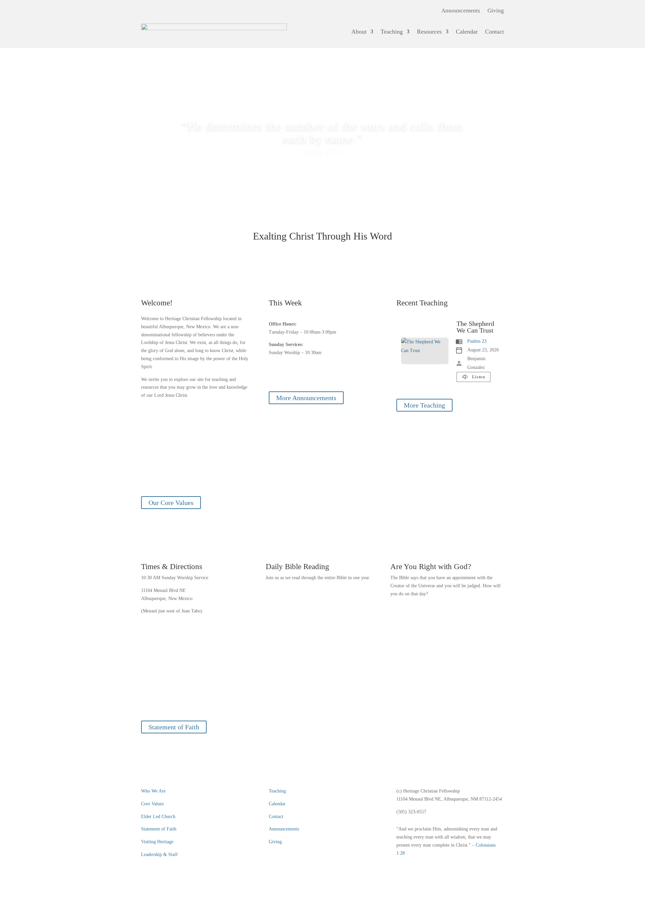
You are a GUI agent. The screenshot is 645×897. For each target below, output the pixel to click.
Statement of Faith (173, 727)
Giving (495, 11)
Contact (494, 31)
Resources (429, 31)
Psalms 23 (476, 341)
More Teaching (424, 405)
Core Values (152, 803)
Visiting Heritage (157, 841)
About (359, 31)
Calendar (467, 31)
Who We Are (153, 791)
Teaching (392, 31)
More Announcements (306, 397)
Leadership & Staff (159, 854)
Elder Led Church (158, 816)
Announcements (460, 11)
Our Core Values (171, 502)
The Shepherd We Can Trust (475, 327)
